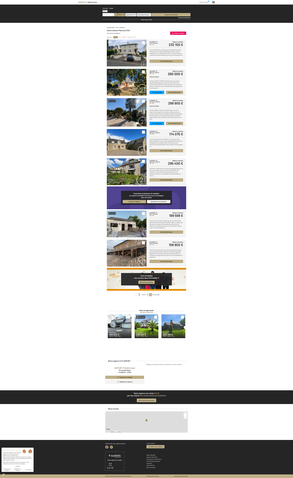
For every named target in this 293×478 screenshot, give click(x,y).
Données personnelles (153, 476)
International (150, 465)
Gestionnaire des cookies (181, 476)
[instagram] (111, 447)
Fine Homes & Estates (153, 461)
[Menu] (213, 2)
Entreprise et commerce (153, 459)
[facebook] (106, 447)
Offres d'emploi (151, 455)
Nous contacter (151, 467)
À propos (149, 463)
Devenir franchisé (151, 457)
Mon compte (205, 2)
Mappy (120, 431)
